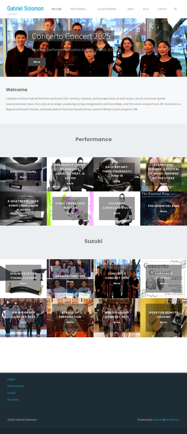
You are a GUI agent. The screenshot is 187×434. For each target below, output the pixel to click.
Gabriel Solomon (25, 8)
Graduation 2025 (70, 276)
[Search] (175, 9)
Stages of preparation (70, 314)
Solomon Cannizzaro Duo (116, 205)
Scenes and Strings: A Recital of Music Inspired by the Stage (163, 171)
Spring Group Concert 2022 (23, 314)
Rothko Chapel (23, 172)
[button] (90, 72)
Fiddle (11, 379)
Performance (15, 386)
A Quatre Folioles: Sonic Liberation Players (23, 205)
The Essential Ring (164, 206)
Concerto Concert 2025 (117, 275)
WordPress (172, 419)
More (23, 177)
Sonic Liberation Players (70, 205)
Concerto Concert (163, 275)
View (38, 57)
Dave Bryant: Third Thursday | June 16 (116, 171)
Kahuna (157, 419)
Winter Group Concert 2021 (117, 314)
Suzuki (11, 393)
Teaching (13, 399)
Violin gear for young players (23, 275)
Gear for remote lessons (163, 314)
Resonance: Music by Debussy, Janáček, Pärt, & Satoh (70, 171)
